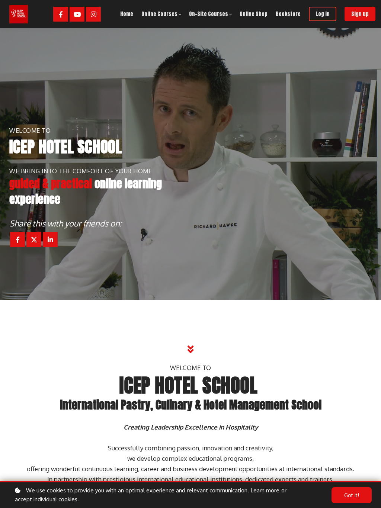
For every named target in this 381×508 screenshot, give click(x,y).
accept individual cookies (46, 499)
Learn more (265, 490)
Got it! (351, 495)
